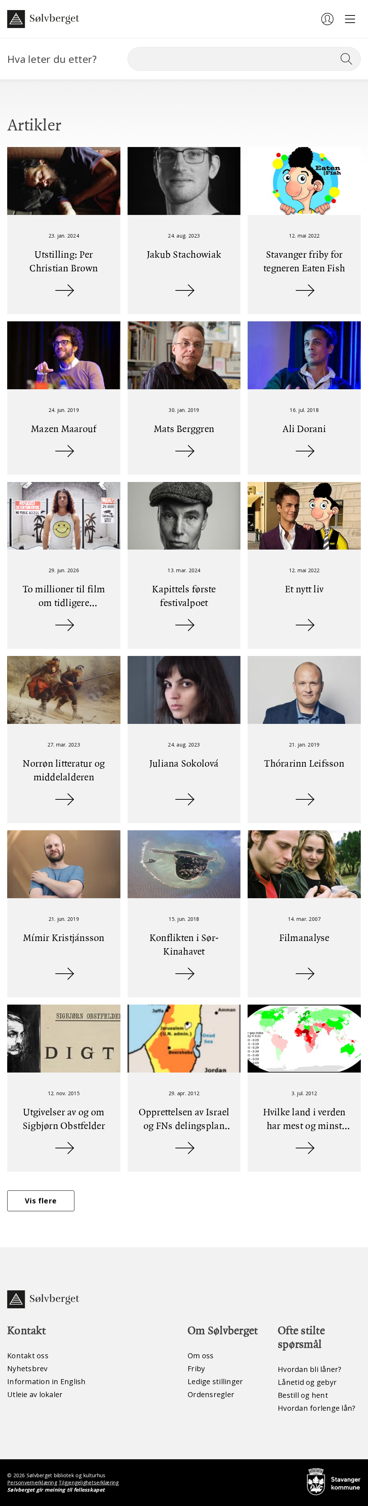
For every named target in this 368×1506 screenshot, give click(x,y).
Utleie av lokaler (35, 1394)
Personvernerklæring (32, 1482)
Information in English (46, 1381)
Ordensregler (211, 1394)
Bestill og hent (303, 1395)
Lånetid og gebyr (307, 1382)
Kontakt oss (28, 1355)
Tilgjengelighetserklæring (89, 1482)
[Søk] (349, 59)
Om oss (201, 1355)
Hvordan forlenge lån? (316, 1408)
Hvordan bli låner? (309, 1369)
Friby (196, 1368)
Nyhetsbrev (27, 1368)
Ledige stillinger (215, 1381)
